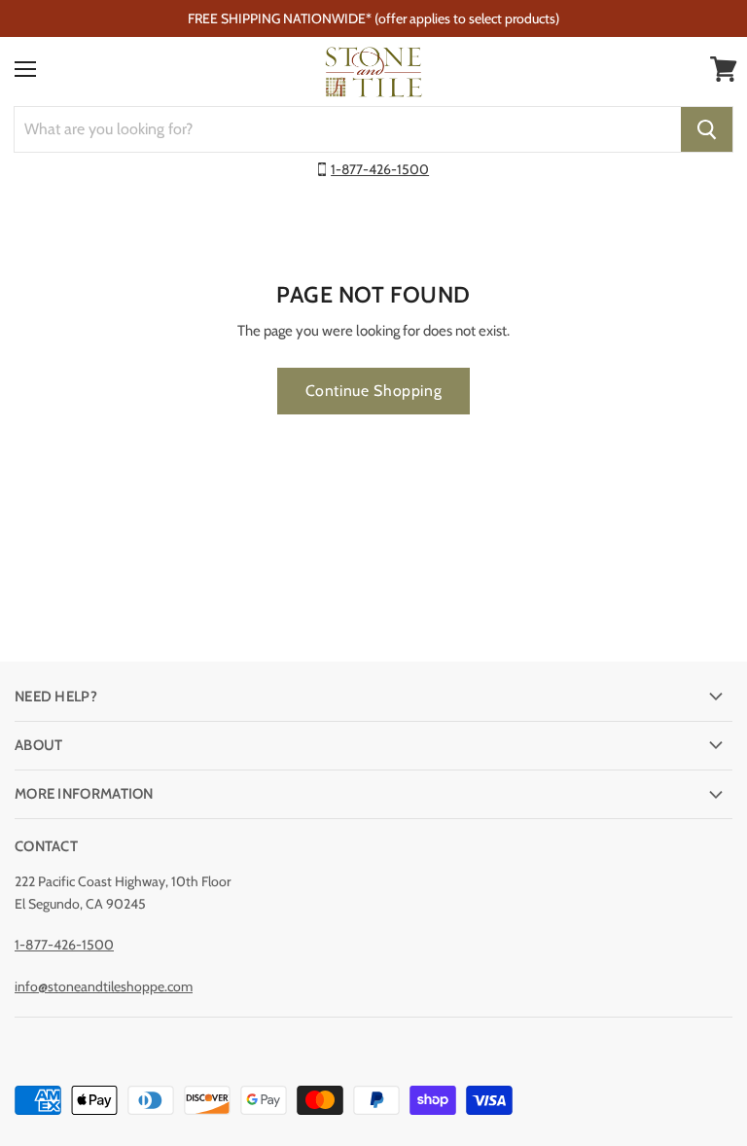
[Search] (706, 129)
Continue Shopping (374, 390)
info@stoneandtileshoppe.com (104, 986)
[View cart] (723, 69)
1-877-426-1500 (380, 169)
